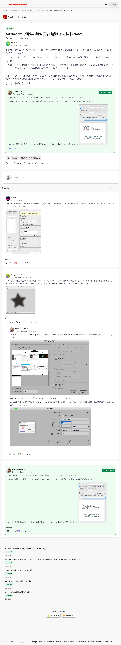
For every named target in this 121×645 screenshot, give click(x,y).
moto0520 (15, 43)
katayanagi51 (15, 275)
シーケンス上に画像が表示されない (18, 592)
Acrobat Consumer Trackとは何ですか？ (19, 581)
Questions (8, 555)
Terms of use (50, 642)
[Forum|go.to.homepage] (17, 4)
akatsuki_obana (18, 91)
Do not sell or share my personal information (89, 642)
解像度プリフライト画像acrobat (30, 158)
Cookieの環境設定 (68, 642)
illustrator (14, 158)
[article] (60, 230)
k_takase (14, 198)
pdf (8, 158)
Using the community (38, 642)
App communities (15, 10)
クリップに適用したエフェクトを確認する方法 (22, 570)
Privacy (58, 642)
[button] (4, 5)
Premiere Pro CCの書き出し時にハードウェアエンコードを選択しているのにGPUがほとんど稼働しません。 (44, 559)
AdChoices (109, 642)
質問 (37, 10)
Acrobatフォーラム (28, 10)
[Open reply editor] (60, 177)
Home (5, 10)
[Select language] (106, 4)
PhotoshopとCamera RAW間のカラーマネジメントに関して (26, 549)
